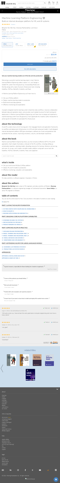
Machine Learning (17, 38)
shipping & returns (6, 442)
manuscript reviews (6, 429)
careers (3, 427)
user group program (7, 419)
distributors (4, 425)
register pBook (5, 439)
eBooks (3, 405)
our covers (4, 408)
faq (2, 446)
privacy (3, 458)
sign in (57, 4)
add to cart (30, 64)
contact (4, 447)
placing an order (6, 441)
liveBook (21, 7)
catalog (7, 7)
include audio (50, 61)
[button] (2, 11)
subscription (52, 7)
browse (49, 4)
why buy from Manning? (8, 444)
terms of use (5, 459)
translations (5, 464)
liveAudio (44, 7)
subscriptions (5, 407)
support (4, 449)
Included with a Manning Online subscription (12, 33)
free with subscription (30, 69)
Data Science (9, 38)
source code (5, 463)
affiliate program (6, 430)
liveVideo (28, 7)
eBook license (5, 461)
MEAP (14, 7)
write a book (5, 420)
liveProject (36, 7)
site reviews (6, 417)
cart (53, 4)
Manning (4, 395)
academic (4, 424)
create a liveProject (6, 422)
